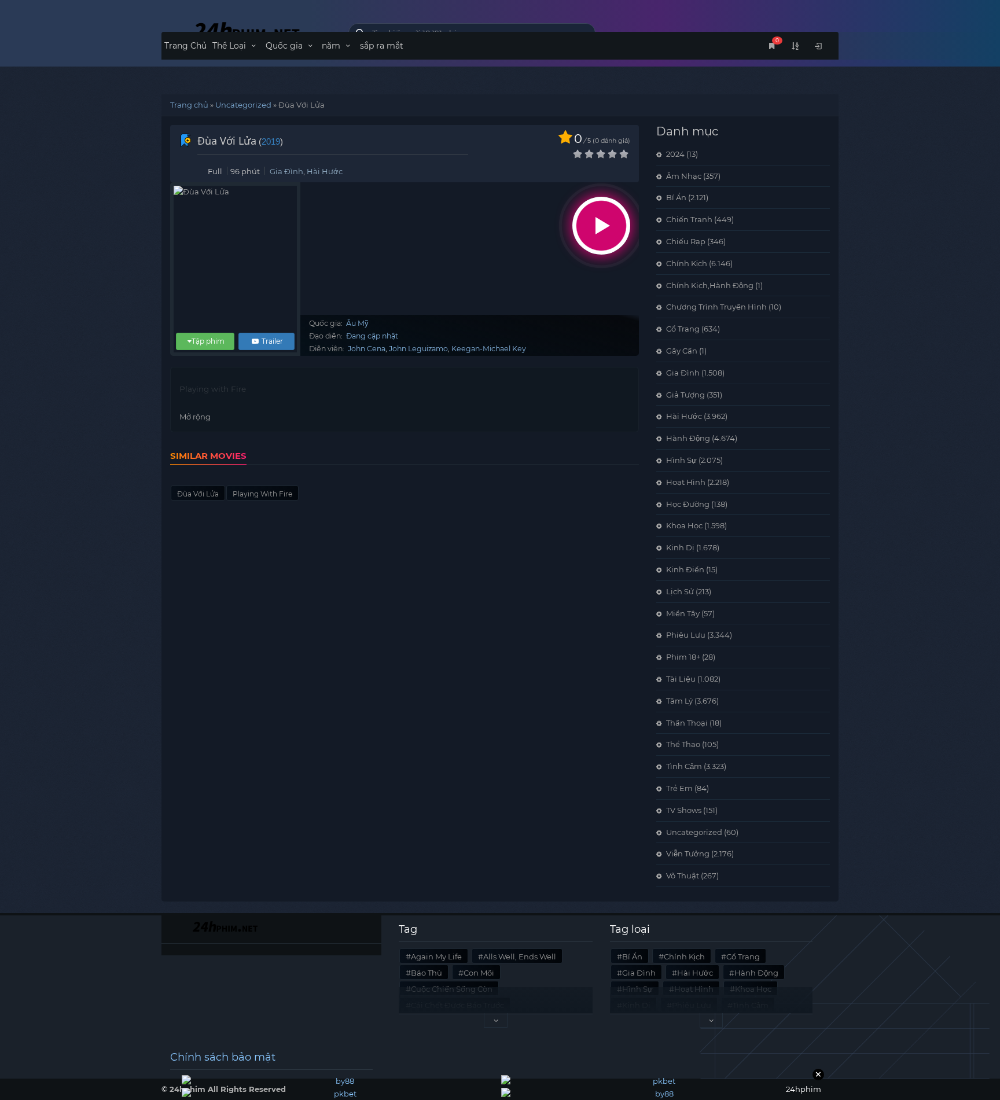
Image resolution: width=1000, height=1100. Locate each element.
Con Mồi (479, 972)
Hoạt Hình (685, 482)
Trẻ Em (679, 788)
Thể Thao (683, 744)
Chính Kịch (686, 263)
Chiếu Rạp (685, 241)
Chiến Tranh (689, 219)
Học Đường (687, 504)
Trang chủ (189, 104)
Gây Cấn (681, 350)
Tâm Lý (679, 700)
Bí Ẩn (676, 197)
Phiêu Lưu (685, 634)
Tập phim (208, 341)
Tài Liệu (681, 678)
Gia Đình (286, 171)
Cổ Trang (683, 328)
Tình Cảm (684, 766)
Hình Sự (681, 460)
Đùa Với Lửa (198, 494)
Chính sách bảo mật (222, 1057)
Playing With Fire (262, 494)
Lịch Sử (680, 591)
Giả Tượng (685, 394)
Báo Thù (426, 972)
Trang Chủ (185, 46)
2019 (271, 141)
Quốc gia (285, 46)
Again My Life (436, 956)
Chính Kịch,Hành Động (709, 285)
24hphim (246, 30)
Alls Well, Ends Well (519, 956)
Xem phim (601, 226)
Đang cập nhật (372, 336)
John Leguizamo (418, 348)
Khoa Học (684, 525)
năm (332, 46)
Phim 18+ (683, 656)
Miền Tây (683, 613)
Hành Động (688, 438)
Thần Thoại (687, 722)
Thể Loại (230, 46)
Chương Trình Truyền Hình (716, 306)
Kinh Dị (680, 547)
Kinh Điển (685, 569)
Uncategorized (243, 104)
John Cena (366, 348)
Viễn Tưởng (687, 853)
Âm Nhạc (683, 176)
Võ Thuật (682, 875)
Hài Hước (325, 171)
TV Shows (683, 810)
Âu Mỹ (357, 323)
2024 (675, 154)
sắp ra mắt (381, 46)
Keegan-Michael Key (488, 348)
